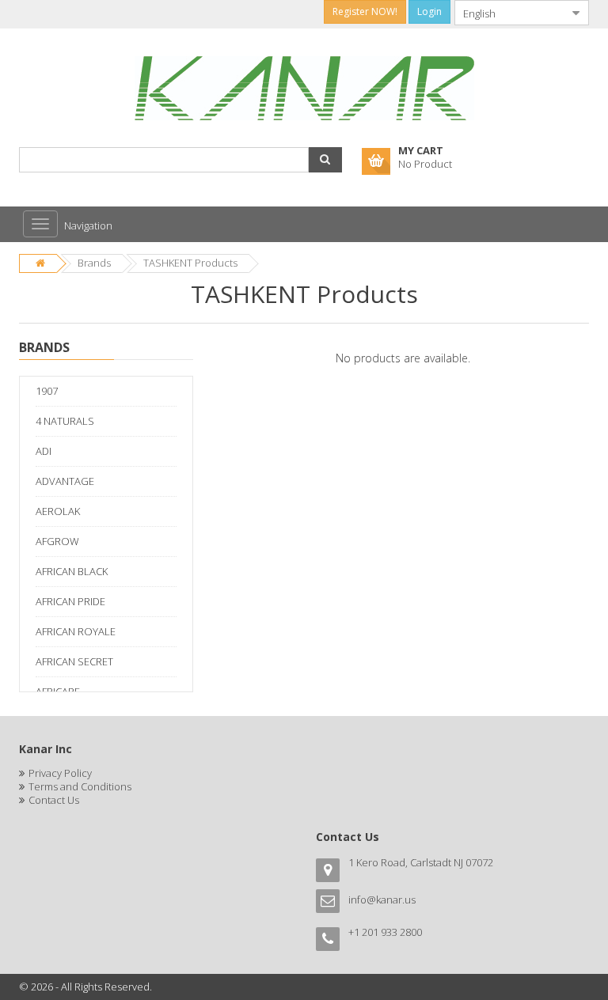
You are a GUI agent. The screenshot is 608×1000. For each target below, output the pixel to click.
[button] (325, 159)
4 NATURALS (65, 421)
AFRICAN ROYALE (76, 631)
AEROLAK (58, 511)
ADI (43, 451)
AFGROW (57, 541)
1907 (47, 391)
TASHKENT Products (190, 263)
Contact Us (53, 800)
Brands (94, 263)
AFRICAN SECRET (74, 661)
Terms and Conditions (79, 786)
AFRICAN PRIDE (70, 601)
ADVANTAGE (65, 481)
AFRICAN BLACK (72, 571)
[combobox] (509, 13)
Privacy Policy (60, 773)
